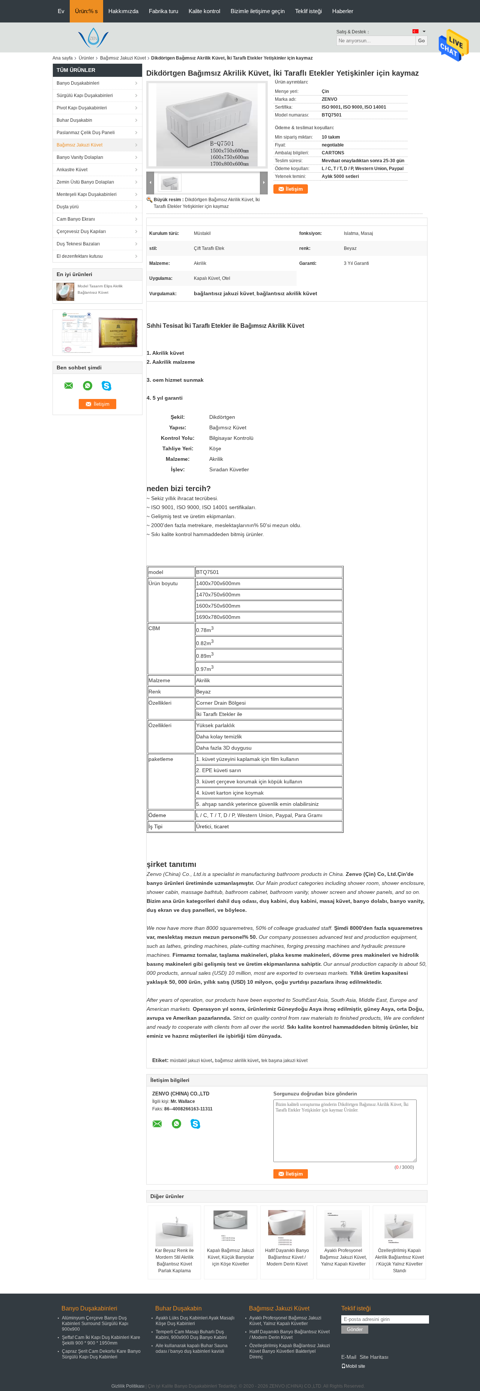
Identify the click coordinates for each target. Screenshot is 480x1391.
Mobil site (355, 1366)
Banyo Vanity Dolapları (80, 157)
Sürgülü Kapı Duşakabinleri (85, 95)
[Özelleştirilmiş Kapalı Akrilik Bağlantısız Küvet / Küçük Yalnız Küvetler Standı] (399, 1228)
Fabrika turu (163, 11)
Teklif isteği (308, 11)
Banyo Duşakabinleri (78, 83)
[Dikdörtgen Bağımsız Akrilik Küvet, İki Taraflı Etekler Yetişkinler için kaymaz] (207, 124)
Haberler (342, 11)
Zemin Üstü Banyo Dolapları (85, 182)
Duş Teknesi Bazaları (78, 244)
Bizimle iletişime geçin (258, 11)
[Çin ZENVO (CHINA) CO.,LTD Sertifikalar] (77, 332)
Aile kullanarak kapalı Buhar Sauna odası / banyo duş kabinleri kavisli (192, 1348)
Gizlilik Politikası (127, 1386)
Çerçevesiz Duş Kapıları (81, 231)
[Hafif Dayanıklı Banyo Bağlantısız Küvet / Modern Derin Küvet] (287, 1228)
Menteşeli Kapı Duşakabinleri (87, 194)
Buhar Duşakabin (74, 120)
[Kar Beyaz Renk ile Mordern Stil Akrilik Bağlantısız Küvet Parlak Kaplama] (174, 1228)
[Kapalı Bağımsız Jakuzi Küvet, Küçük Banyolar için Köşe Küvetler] (230, 1228)
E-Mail (348, 1357)
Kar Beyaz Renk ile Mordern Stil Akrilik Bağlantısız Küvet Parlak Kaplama (174, 1260)
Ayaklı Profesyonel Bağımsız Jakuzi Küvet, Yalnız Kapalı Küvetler (343, 1257)
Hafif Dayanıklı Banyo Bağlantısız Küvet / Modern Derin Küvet (287, 1257)
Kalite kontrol (204, 11)
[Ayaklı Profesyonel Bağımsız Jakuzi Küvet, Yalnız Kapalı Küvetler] (343, 1228)
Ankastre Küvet (72, 169)
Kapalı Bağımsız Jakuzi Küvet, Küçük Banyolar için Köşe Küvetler (230, 1257)
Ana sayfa (62, 58)
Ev (61, 11)
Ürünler (86, 58)
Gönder (355, 1329)
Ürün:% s (86, 11)
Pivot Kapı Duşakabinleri (82, 108)
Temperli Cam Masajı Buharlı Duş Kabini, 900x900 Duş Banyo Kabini (191, 1334)
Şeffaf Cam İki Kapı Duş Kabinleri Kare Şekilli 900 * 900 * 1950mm (101, 1340)
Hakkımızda (123, 11)
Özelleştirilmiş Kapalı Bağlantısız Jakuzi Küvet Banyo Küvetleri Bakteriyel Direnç (289, 1351)
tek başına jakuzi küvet (284, 1060)
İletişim (294, 189)
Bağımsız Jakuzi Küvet (123, 58)
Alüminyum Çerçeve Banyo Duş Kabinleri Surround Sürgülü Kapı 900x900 (95, 1323)
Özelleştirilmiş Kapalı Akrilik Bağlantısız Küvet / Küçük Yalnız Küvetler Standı (399, 1260)
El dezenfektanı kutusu (80, 256)
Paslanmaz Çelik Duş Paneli (86, 132)
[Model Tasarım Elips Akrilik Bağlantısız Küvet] (65, 291)
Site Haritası (374, 1357)
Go (421, 40)
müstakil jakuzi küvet (191, 1060)
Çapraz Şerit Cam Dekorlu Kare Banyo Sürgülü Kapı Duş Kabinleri (101, 1354)
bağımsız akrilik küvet (236, 1060)
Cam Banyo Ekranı (76, 219)
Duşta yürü (68, 206)
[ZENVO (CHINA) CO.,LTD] (93, 37)
